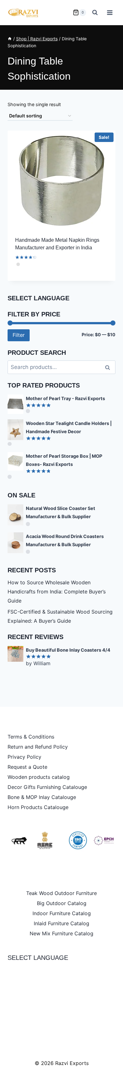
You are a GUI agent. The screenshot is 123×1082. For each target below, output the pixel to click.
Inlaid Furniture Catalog (61, 923)
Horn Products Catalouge (38, 807)
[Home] (10, 38)
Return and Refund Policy (38, 747)
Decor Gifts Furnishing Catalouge (47, 787)
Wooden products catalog (39, 777)
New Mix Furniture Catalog (61, 933)
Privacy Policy (24, 757)
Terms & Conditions (31, 737)
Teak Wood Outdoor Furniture (61, 893)
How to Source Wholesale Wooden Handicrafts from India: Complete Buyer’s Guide (57, 591)
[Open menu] (109, 12)
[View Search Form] (95, 12)
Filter (19, 335)
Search (109, 367)
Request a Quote (27, 767)
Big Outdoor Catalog (61, 903)
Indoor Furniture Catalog (61, 913)
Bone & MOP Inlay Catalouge (42, 797)
